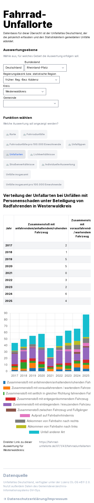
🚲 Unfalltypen (76, 144)
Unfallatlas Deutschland (66, 33)
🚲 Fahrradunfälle (34, 134)
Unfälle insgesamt (17, 174)
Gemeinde (9, 97)
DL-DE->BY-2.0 (80, 482)
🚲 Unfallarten (14, 154)
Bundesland (32, 62)
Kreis (6, 86)
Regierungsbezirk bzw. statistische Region (29, 74)
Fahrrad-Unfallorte (27, 19)
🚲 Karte (11, 134)
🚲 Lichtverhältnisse (42, 154)
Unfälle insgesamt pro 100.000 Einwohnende (33, 184)
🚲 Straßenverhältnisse (20, 164)
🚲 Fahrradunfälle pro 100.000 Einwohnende (33, 144)
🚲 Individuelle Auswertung (58, 164)
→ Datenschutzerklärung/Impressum (35, 499)
